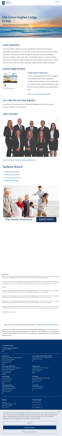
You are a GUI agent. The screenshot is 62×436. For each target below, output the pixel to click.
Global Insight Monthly (43, 94)
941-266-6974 (39, 388)
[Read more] (4, 287)
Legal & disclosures (36, 405)
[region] (31, 423)
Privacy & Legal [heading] (36, 400)
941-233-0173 (37, 371)
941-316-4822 (39, 369)
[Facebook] (4, 351)
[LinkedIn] (4, 364)
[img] (31, 21)
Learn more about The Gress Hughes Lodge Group (19, 160)
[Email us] (2, 351)
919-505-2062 (7, 381)
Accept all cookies (30, 427)
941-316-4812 (39, 379)
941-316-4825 (9, 390)
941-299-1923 (7, 372)
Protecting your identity (12, 175)
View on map (5, 407)
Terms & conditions (36, 407)
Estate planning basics (11, 172)
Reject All (29, 423)
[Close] (59, 411)
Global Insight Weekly (11, 181)
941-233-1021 (7, 362)
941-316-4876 (9, 379)
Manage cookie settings (30, 432)
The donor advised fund (12, 178)
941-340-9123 (37, 381)
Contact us (6, 107)
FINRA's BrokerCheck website (47, 325)
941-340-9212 (7, 391)
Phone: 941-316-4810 (6, 349)
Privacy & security (36, 402)
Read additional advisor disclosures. (9, 312)
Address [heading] (4, 400)
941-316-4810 (9, 361)
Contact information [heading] (7, 345)
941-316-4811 (9, 371)
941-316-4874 (39, 359)
